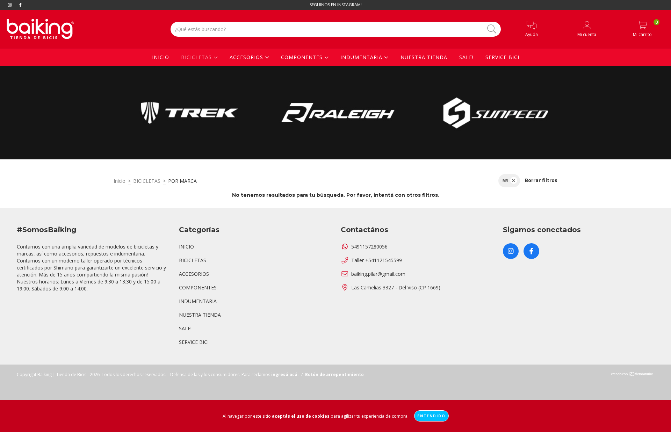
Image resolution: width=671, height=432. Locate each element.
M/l (505, 181)
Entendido (431, 415)
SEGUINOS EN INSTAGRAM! (336, 5)
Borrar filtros (541, 180)
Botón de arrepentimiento (334, 374)
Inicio (119, 181)
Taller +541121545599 (376, 260)
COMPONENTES (302, 57)
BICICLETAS (197, 57)
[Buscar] (492, 29)
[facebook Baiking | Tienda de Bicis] (20, 4)
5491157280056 (369, 246)
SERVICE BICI (502, 57)
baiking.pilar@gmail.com (378, 274)
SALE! (466, 57)
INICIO (160, 57)
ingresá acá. (285, 374)
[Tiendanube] (632, 375)
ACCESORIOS (247, 57)
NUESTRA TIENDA (424, 57)
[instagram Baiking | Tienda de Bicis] (10, 4)
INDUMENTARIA (362, 57)
